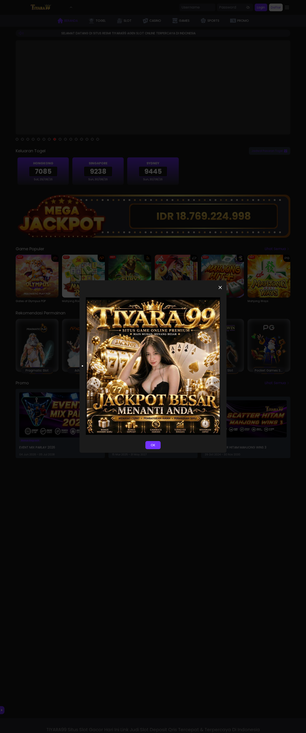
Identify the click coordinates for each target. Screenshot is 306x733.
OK (153, 445)
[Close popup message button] (220, 287)
